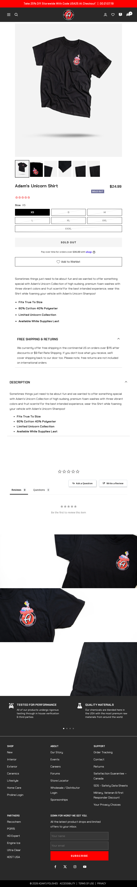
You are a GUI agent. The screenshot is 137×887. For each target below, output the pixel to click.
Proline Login (15, 795)
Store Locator (59, 780)
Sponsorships (59, 800)
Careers (55, 766)
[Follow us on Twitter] (65, 867)
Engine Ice (13, 843)
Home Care (14, 788)
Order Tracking (103, 752)
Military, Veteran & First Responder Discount (108, 795)
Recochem (14, 822)
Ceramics (13, 773)
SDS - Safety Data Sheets (111, 785)
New (9, 752)
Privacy (101, 883)
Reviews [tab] (16, 489)
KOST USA (13, 857)
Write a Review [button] (114, 483)
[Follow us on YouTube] (85, 867)
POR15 (11, 829)
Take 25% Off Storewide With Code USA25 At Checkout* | (69, 3)
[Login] (105, 14)
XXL (104, 220)
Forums (55, 773)
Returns (99, 766)
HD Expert (13, 836)
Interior (12, 759)
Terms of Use (86, 883)
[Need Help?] (120, 14)
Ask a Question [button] (84, 483)
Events (54, 759)
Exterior (12, 766)
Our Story (56, 752)
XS (32, 212)
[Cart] (128, 14)
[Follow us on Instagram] (75, 867)
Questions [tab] (39, 489)
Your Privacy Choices (107, 805)
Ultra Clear (14, 850)
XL (68, 220)
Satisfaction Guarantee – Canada (110, 776)
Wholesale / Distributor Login (65, 790)
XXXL (68, 228)
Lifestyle (12, 780)
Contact (99, 759)
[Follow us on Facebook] (55, 867)
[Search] (16, 14)
